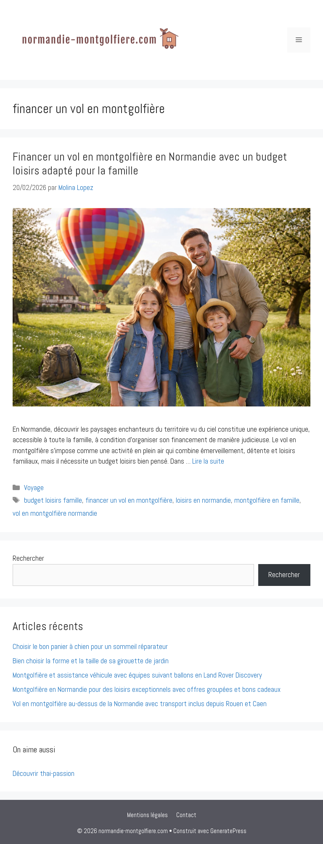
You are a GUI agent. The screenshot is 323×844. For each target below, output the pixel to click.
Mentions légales (147, 815)
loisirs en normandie (203, 500)
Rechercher (28, 558)
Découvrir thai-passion (43, 773)
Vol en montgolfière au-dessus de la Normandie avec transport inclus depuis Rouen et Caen (140, 703)
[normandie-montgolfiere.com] (97, 39)
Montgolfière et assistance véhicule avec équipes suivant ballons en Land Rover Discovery (137, 675)
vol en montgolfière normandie (55, 513)
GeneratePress (228, 831)
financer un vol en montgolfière (128, 500)
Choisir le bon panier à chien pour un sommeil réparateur (90, 646)
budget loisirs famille (53, 500)
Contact (186, 815)
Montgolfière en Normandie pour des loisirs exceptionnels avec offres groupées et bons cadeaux (147, 689)
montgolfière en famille (266, 500)
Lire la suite (208, 461)
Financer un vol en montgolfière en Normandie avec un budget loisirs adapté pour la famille (150, 163)
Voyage (34, 487)
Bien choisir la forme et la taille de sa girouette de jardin (91, 660)
